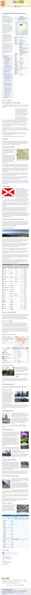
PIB (15, 65)
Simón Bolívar (25, 182)
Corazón (4, 275)
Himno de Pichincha (22, 20)
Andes (11, 155)
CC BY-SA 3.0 (15, 590)
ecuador (22, 416)
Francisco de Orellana (12, 168)
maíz (20, 379)
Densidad (16, 63)
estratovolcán (4, 51)
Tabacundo (19, 352)
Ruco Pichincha (5, 281)
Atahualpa (13, 150)
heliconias (6, 443)
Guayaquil (10, 212)
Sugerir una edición (21, 585)
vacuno (15, 387)
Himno (19, 20)
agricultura (22, 371)
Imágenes (18, 6)
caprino (25, 387)
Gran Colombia (9, 216)
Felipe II (23, 172)
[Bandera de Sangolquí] (3, 360)
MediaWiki (12, 592)
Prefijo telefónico (16, 71)
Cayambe (3, 245)
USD (20, 66)
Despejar (28, 4)
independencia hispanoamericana (17, 181)
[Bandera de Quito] (20, 44)
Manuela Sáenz (16, 182)
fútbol (8, 508)
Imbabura (5, 30)
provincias (3, 17)
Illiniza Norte (5, 270)
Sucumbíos (20, 239)
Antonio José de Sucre (12, 214)
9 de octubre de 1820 (6, 212)
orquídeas (17, 442)
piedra (21, 124)
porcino (17, 387)
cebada (18, 379)
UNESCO (13, 407)
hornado (26, 471)
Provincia (19, 18)
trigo (15, 379)
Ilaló (4, 107)
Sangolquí (19, 360)
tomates (26, 379)
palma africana (21, 380)
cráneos (10, 122)
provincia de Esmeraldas (9, 241)
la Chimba (25, 109)
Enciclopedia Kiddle (16, 579)
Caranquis (17, 116)
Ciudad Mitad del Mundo (15, 413)
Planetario (19, 420)
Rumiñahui (3, 161)
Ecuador (23, 18)
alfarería (10, 133)
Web (15, 6)
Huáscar (7, 151)
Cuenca (26, 143)
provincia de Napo (12, 240)
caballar (20, 387)
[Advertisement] (15, 9)
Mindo (21, 449)
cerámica (3, 133)
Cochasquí (24, 122)
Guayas (9, 37)
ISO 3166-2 (16, 73)
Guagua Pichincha (5, 277)
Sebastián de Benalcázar (11, 156)
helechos (10, 443)
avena (24, 379)
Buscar (30, 4)
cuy (24, 473)
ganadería (12, 386)
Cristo (16, 109)
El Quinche (13, 456)
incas (16, 141)
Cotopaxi (10, 30)
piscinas (18, 124)
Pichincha (9, 51)
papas (22, 379)
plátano (13, 380)
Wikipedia (25, 591)
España (22, 212)
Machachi (19, 351)
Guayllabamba (4, 246)
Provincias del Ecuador (6, 555)
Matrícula (16, 72)
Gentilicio (16, 64)
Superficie (16, 54)
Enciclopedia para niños (5, 14)
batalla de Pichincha (26, 213)
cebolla (3, 380)
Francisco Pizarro (4, 153)
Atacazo (4, 295)
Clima (15, 60)
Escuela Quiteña (4, 178)
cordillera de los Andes (7, 316)
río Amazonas (26, 168)
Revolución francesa (19, 190)
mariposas (3, 442)
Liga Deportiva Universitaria (5, 530)
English (21, 6)
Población (16, 61)
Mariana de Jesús (19, 180)
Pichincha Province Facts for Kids (12, 553)
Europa (6, 394)
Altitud (15, 56)
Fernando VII (24, 204)
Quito (10, 20)
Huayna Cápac (17, 142)
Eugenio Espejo (4, 181)
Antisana (23, 405)
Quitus (4, 127)
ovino (22, 387)
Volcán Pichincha (5, 564)
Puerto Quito (20, 356)
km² (22, 55)
